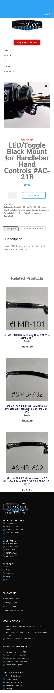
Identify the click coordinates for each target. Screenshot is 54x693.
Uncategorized (35, 213)
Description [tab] (10, 228)
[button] (46, 86)
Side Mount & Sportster (18, 213)
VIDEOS (6, 61)
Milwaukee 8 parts (30, 210)
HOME (6, 50)
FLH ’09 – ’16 (24, 207)
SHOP (6, 56)
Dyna (16, 207)
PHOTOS (7, 66)
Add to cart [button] (27, 347)
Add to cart (34, 195)
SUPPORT (7, 71)
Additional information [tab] (32, 228)
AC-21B (10, 216)
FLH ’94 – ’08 (35, 207)
